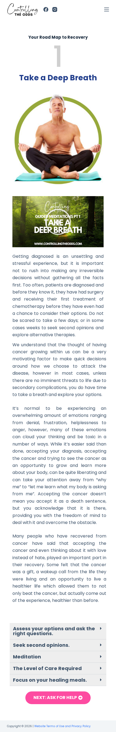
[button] (58, 221)
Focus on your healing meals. (50, 680)
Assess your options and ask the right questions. (54, 631)
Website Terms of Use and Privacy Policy (62, 726)
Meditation (27, 656)
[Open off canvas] (106, 9)
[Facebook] (45, 9)
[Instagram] (54, 9)
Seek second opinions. (41, 645)
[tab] (58, 631)
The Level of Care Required (47, 668)
